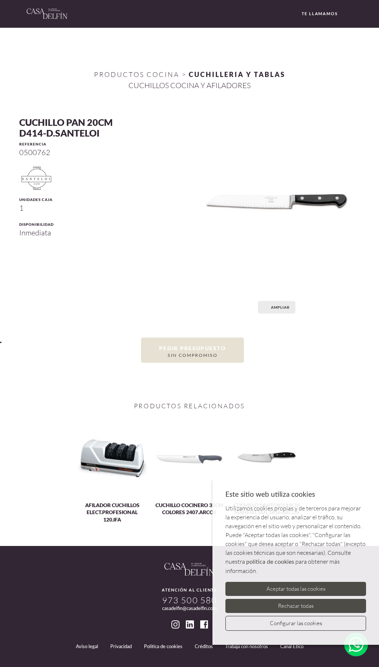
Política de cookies (163, 646)
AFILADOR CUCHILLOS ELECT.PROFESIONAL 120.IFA (112, 512)
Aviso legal (87, 646)
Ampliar (280, 307)
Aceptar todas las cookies (295, 588)
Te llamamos (320, 13)
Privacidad (121, 646)
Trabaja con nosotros (246, 646)
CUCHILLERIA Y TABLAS (237, 74)
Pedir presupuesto (192, 351)
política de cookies (270, 562)
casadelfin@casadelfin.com (189, 608)
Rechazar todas (295, 605)
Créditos (204, 646)
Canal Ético (291, 646)
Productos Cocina (137, 74)
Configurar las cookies (296, 623)
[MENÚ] (351, 14)
